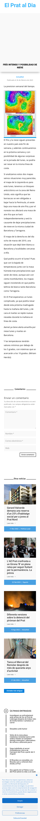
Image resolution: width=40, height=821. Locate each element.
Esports (25, 582)
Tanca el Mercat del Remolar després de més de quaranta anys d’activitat (19, 666)
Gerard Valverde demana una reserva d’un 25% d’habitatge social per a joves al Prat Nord (18, 514)
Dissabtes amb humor (18, 729)
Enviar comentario (27, 455)
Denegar (20, 807)
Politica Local (25, 529)
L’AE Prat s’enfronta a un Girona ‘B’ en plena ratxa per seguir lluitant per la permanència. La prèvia (19, 567)
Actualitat (20, 77)
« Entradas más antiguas (14, 691)
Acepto (20, 801)
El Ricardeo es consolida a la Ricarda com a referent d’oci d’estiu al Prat (21, 762)
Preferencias (20, 813)
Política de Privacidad (20, 818)
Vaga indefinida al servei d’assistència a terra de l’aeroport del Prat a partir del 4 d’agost (22, 751)
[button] (37, 775)
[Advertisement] (20, 40)
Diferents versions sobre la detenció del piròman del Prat (18, 617)
